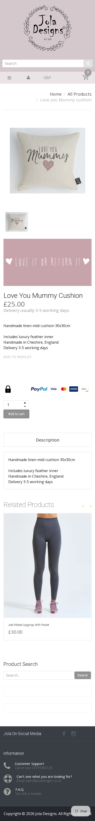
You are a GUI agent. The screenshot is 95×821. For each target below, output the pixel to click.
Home (56, 94)
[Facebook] (64, 734)
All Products (80, 94)
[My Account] (28, 77)
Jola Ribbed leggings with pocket (28, 625)
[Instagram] (74, 734)
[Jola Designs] (47, 42)
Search (82, 675)
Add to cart (16, 414)
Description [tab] (47, 440)
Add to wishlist (17, 357)
